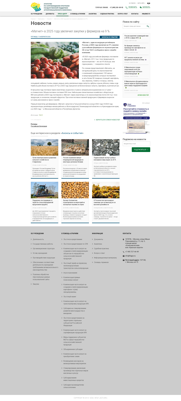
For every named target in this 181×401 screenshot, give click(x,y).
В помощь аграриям (77, 14)
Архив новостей (143, 95)
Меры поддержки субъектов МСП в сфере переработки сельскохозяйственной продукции (74, 341)
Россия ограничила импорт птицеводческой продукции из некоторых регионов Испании (73, 160)
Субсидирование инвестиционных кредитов (73, 379)
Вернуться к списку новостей (108, 120)
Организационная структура (43, 249)
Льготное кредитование (72, 239)
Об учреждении (36, 14)
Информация (97, 233)
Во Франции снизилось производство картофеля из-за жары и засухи (134, 48)
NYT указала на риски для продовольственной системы (134, 59)
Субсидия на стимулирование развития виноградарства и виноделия (74, 310)
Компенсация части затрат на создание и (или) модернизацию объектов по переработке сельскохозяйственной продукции (75, 254)
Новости (49, 19)
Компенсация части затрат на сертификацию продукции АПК (75, 331)
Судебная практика (107, 14)
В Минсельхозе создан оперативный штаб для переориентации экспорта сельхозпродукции (133, 70)
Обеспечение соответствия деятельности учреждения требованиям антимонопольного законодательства (45, 266)
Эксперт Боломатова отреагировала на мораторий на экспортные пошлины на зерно (74, 202)
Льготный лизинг (69, 297)
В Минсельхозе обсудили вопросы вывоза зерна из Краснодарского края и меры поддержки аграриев (136, 83)
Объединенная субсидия (72, 349)
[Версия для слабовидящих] (148, 3)
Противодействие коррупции (44, 258)
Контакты (134, 14)
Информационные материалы (105, 258)
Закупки (36, 284)
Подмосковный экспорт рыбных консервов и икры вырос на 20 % (105, 159)
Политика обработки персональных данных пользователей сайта (41, 276)
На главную (132, 3)
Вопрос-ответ (123, 14)
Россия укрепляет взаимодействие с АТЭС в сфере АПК (136, 37)
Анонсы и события (110, 37)
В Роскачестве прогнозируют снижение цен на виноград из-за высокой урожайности (105, 202)
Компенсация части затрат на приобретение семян (74, 355)
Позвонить (132, 7)
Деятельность (38, 239)
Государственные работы (43, 244)
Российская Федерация (39, 126)
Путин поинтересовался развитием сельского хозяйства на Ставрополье (44, 160)
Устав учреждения (40, 253)
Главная (33, 19)
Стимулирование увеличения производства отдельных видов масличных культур (75, 370)
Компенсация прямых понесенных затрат (71, 278)
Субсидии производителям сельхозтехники (73, 386)
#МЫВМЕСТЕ (146, 14)
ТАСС (41, 115)
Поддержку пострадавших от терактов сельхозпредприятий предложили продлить (42, 202)
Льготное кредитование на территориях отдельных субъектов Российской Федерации (73, 321)
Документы (50, 14)
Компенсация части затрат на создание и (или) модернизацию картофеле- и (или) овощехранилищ (75, 288)
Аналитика (93, 14)
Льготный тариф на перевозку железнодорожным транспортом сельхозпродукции (75, 265)
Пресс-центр (62, 14)
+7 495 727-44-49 (132, 252)
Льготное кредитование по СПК (75, 244)
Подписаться (140, 150)
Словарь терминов (101, 262)
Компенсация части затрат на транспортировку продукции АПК (76, 302)
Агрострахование (70, 273)
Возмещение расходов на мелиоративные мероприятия (74, 362)
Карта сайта (141, 3)
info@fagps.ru (130, 256)
